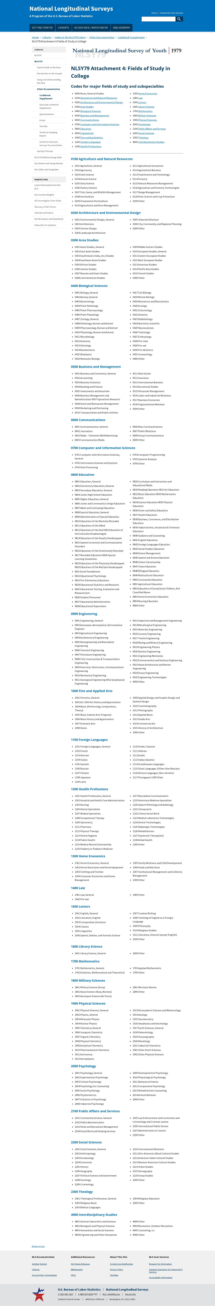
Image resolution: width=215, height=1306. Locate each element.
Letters (142, 102)
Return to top (38, 1246)
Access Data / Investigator (44, 1275)
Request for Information (160, 1264)
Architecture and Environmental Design (101, 102)
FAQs (73, 1275)
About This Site (118, 1257)
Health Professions (90, 146)
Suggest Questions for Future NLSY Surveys (166, 1270)
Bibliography (77, 1269)
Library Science (146, 106)
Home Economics (147, 93)
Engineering (86, 133)
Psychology (144, 124)
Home (154, 13)
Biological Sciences (90, 111)
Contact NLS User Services (171, 13)
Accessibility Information (160, 1277)
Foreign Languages (90, 142)
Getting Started (39, 1264)
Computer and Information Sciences (99, 124)
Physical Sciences (147, 120)
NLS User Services (159, 1257)
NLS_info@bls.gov (111, 1294)
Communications (89, 120)
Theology (143, 137)
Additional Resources (83, 1257)
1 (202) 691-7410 (65, 1294)
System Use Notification (121, 1264)
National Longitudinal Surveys (71, 8)
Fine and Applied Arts (91, 137)
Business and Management (94, 115)
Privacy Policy (116, 1269)
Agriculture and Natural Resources (98, 97)
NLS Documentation (43, 1257)
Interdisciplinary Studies (151, 142)
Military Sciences (147, 115)
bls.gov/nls (130, 1294)
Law (140, 97)
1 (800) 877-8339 (85, 1294)
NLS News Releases (80, 1264)
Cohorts (36, 1269)
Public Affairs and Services (152, 128)
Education (85, 128)
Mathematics (145, 111)
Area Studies (86, 106)
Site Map (114, 1275)
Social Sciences (146, 133)
